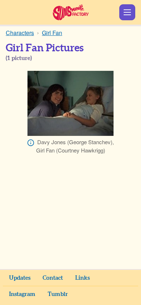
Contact (53, 278)
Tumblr (58, 294)
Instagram (22, 294)
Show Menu (127, 12)
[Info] (30, 142)
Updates (19, 278)
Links (82, 278)
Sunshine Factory (71, 12)
